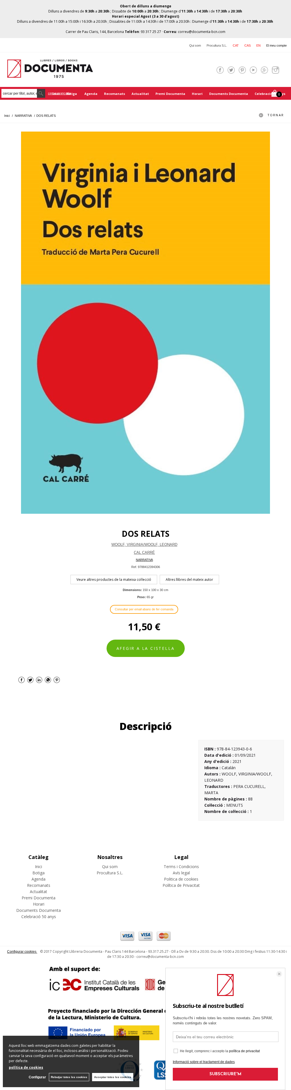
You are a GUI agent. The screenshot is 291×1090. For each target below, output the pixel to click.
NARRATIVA (144, 559)
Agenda (90, 93)
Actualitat (140, 93)
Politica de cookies (181, 879)
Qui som (195, 45)
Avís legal (181, 872)
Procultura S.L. (217, 45)
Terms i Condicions (181, 866)
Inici (38, 866)
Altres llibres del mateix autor (189, 579)
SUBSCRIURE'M (225, 1074)
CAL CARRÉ (144, 552)
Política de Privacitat (181, 885)
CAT (236, 45)
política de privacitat (244, 1051)
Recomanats (114, 93)
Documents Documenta (228, 93)
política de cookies (26, 1067)
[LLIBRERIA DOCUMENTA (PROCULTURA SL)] (50, 74)
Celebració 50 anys (270, 93)
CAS (247, 45)
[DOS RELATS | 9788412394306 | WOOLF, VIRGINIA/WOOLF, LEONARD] (145, 323)
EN (258, 45)
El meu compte (276, 45)
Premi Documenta (170, 93)
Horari (197, 93)
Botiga (72, 93)
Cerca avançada (59, 93)
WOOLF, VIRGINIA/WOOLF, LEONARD (144, 544)
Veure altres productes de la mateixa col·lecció (113, 579)
